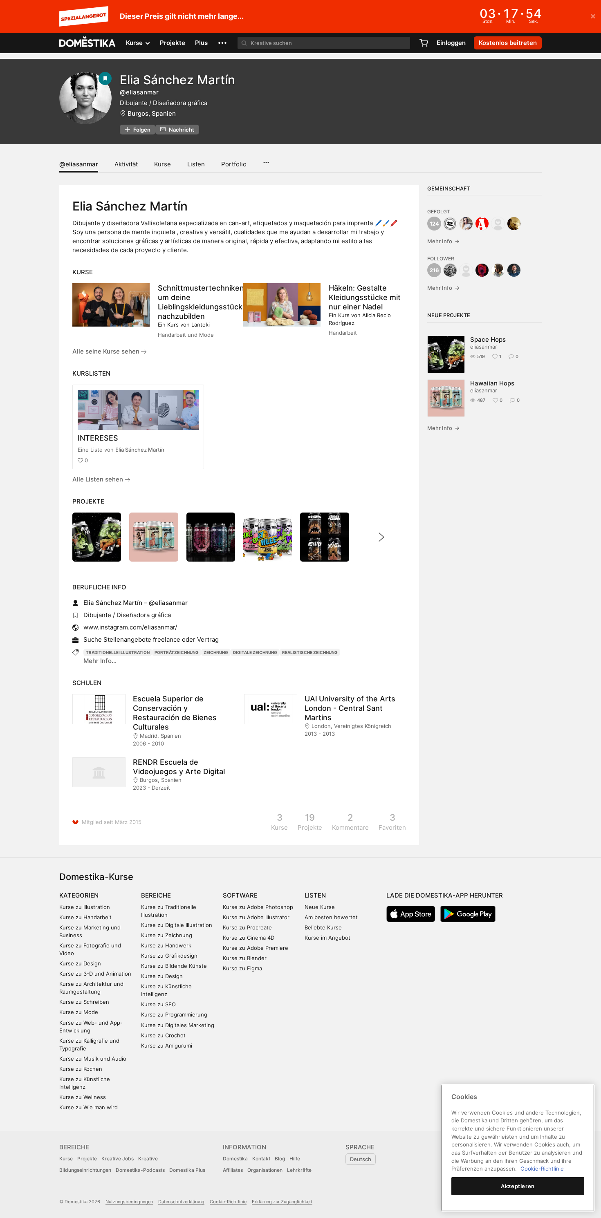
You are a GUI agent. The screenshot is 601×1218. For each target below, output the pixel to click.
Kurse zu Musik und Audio (92, 1058)
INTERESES (98, 438)
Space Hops (488, 339)
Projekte (172, 43)
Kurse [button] (135, 43)
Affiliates (233, 1170)
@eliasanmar (78, 164)
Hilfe (294, 1158)
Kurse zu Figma (242, 968)
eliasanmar (483, 346)
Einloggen (451, 43)
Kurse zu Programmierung (174, 1014)
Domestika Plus (187, 1170)
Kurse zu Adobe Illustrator (256, 917)
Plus (201, 43)
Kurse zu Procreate (247, 927)
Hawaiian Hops (492, 383)
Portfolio (234, 164)
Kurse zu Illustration (84, 907)
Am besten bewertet (331, 917)
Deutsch (360, 1159)
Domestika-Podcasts (140, 1170)
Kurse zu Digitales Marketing (177, 1025)
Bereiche (156, 895)
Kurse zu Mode (78, 1012)
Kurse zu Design (80, 963)
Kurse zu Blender (245, 958)
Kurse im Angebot (327, 937)
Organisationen (265, 1170)
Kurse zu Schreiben (84, 1002)
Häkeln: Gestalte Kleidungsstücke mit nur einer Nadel (365, 297)
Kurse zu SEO (158, 1004)
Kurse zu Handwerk (166, 945)
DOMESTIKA (87, 43)
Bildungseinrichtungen (85, 1170)
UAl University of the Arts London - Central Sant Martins (350, 708)
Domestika (235, 1158)
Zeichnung (216, 652)
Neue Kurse (320, 907)
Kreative (148, 1158)
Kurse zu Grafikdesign (169, 955)
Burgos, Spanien (152, 113)
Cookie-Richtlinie (228, 1202)
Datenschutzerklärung (181, 1202)
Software (240, 895)
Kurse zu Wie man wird (88, 1107)
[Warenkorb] (423, 43)
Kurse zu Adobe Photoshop (258, 907)
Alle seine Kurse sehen (106, 351)
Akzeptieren (518, 1186)
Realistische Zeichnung (310, 652)
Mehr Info (443, 241)
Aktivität (126, 164)
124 (434, 223)
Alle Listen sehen (98, 479)
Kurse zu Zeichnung (166, 935)
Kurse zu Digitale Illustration (176, 925)
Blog (280, 1158)
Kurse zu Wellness (82, 1097)
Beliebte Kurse (323, 927)
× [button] (593, 15)
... (266, 159)
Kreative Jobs (117, 1158)
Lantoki (200, 324)
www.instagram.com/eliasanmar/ (130, 627)
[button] (222, 43)
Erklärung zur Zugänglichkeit (282, 1202)
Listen (196, 164)
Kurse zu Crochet (163, 1035)
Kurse (162, 164)
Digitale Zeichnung (255, 652)
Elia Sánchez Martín (139, 449)
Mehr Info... (100, 661)
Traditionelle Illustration (118, 652)
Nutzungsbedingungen (129, 1202)
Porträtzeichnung (177, 652)
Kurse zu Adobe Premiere (255, 948)
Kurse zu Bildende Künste (174, 966)
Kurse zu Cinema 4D (248, 937)
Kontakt (261, 1158)
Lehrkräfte (299, 1170)
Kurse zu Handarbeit (85, 917)
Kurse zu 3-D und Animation (95, 973)
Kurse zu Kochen (80, 1069)
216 (434, 270)
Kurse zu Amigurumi (166, 1045)
